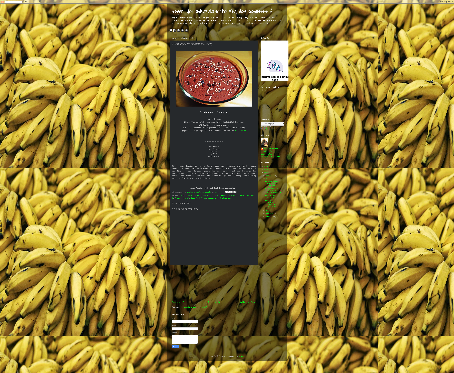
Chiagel (183, 195)
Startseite (213, 302)
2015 (266, 170)
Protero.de (240, 131)
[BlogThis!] (228, 192)
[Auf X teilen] (231, 192)
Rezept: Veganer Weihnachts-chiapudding (272, 183)
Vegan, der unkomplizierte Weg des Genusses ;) (221, 11)
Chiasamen (205, 195)
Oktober (269, 210)
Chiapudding (193, 195)
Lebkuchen (244, 195)
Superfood (195, 198)
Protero (178, 198)
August (269, 217)
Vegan (203, 198)
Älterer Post (248, 302)
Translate (270, 129)
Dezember (270, 176)
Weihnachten (225, 198)
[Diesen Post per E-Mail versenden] (226, 192)
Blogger (242, 356)
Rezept (186, 198)
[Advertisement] (214, 283)
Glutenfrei (233, 195)
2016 (266, 166)
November (270, 179)
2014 (266, 173)
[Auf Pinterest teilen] (235, 192)
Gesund (224, 195)
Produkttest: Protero (271, 196)
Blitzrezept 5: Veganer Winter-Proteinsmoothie (273, 190)
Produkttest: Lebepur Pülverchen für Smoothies (272, 203)
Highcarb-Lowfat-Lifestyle (271, 150)
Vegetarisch (213, 198)
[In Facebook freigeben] (233, 192)
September (270, 213)
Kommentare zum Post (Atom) (194, 307)
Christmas (215, 195)
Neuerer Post (180, 302)
